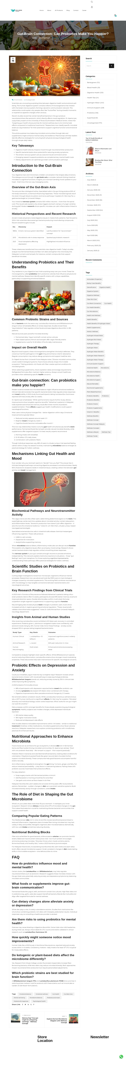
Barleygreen (91, 82)
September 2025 (93, 210)
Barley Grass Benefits (94, 283)
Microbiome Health (93, 376)
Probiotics (91, 113)
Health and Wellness (93, 315)
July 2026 (90, 180)
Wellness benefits (92, 416)
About (49, 10)
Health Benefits (92, 319)
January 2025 (92, 250)
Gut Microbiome (92, 311)
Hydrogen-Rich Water (94, 339)
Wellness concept (93, 420)
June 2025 (91, 225)
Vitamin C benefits (93, 412)
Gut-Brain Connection (94, 303)
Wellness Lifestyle (92, 432)
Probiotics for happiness (21, 1001)
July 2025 (90, 220)
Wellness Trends (92, 436)
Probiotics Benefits (93, 400)
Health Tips (91, 98)
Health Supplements (93, 327)
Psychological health (39, 1001)
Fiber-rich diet (92, 299)
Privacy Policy (63, 1065)
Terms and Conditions (76, 1065)
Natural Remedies (92, 384)
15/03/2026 (98, 164)
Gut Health (55, 994)
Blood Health (92, 87)
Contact (75, 10)
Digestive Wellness (93, 295)
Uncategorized (44, 38)
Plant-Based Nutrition (94, 392)
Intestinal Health (92, 368)
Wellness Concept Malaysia (95, 424)
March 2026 (91, 185)
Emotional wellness (42, 994)
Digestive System (92, 291)
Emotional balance (25, 994)
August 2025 (92, 215)
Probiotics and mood (53, 997)
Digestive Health (93, 92)
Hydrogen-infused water (95, 335)
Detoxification (91, 287)
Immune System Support (95, 364)
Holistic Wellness (92, 331)
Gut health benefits (93, 307)
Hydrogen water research (95, 355)
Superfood (91, 118)
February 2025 (92, 245)
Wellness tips (106, 432)
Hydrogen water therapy (95, 360)
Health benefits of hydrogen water (98, 323)
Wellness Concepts (93, 428)
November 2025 (93, 200)
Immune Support (93, 108)
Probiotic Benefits (93, 396)
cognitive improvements (59, 558)
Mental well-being (19, 997)
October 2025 (92, 205)
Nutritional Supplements (95, 388)
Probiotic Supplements (94, 408)
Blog (68, 10)
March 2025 (91, 240)
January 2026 (92, 190)
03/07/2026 (89, 142)
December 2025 (93, 195)
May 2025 (90, 230)
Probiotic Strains (92, 404)
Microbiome (105, 368)
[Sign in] (92, 7)
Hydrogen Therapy (93, 343)
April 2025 (91, 235)
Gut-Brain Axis (68, 994)
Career (84, 10)
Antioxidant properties (94, 279)
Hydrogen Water (93, 103)
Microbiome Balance (36, 997)
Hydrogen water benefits (95, 351)
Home (42, 10)
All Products (59, 10)
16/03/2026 (98, 153)
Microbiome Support (93, 380)
